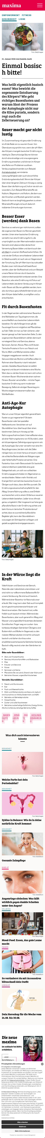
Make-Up (5, 867)
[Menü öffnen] (40, 5)
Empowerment (11, 15)
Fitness (27, 15)
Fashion (5, 947)
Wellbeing (6, 909)
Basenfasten (6, 718)
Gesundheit (9, 19)
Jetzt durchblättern (8, 1058)
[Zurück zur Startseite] (11, 5)
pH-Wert (5, 252)
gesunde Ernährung (36, 718)
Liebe (22, 19)
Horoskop (6, 985)
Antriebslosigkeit (9, 172)
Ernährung (16, 718)
